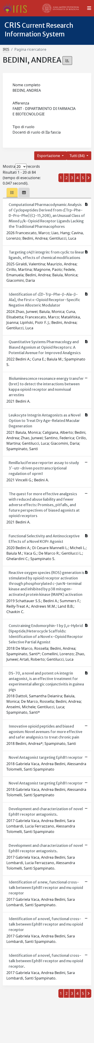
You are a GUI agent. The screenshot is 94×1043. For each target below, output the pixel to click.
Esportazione (49, 155)
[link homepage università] (60, 8)
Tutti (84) (78, 155)
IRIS (6, 49)
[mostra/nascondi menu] (89, 8)
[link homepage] (16, 8)
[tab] (12, 192)
